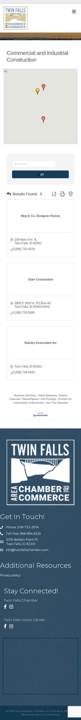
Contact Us (65, 399)
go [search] (42, 174)
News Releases (47, 395)
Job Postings (48, 399)
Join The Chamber (57, 402)
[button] (43, 119)
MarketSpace (31, 399)
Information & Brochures (29, 402)
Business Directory (25, 395)
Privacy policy (10, 575)
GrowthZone (52, 714)
